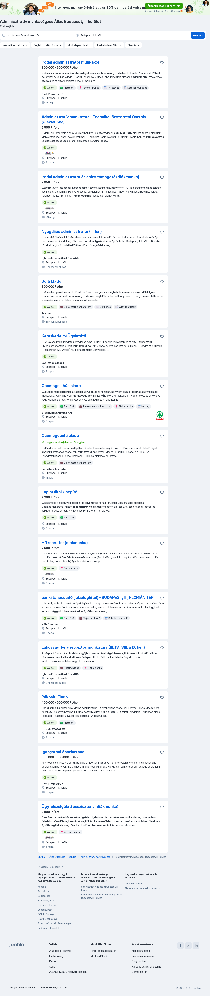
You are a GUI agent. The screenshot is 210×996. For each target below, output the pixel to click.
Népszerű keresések (49, 866)
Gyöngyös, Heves (47, 905)
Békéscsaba (44, 895)
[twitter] (188, 945)
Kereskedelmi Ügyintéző (64, 336)
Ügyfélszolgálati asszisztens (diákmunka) (80, 806)
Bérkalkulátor (139, 971)
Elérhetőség (56, 956)
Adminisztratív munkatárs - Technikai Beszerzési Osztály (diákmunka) (94, 119)
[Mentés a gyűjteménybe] (161, 62)
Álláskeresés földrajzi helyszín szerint (144, 888)
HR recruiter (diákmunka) (65, 542)
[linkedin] (196, 945)
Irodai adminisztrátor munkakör (70, 62)
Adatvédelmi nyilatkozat (53, 987)
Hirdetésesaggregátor (103, 950)
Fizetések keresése (143, 956)
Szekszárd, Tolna (46, 900)
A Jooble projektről (60, 950)
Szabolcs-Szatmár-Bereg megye (54, 923)
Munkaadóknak (99, 956)
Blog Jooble (139, 961)
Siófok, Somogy (46, 914)
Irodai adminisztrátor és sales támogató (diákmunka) (90, 176)
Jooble (197, 988)
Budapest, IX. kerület (48, 928)
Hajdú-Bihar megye (47, 918)
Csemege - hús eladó (61, 385)
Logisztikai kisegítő (59, 491)
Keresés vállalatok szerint (146, 966)
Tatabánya (43, 891)
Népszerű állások (133, 883)
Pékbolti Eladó (55, 697)
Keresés (198, 35)
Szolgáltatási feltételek (22, 987)
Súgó (52, 966)
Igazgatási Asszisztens (63, 751)
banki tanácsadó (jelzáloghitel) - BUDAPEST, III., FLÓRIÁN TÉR (98, 597)
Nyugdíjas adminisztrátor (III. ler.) (72, 231)
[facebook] (180, 945)
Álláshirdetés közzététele (163, 6)
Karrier (53, 961)
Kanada (42, 886)
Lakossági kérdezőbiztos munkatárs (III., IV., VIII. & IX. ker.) (93, 647)
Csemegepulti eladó (60, 435)
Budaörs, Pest (45, 909)
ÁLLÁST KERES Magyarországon (68, 971)
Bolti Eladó (51, 281)
